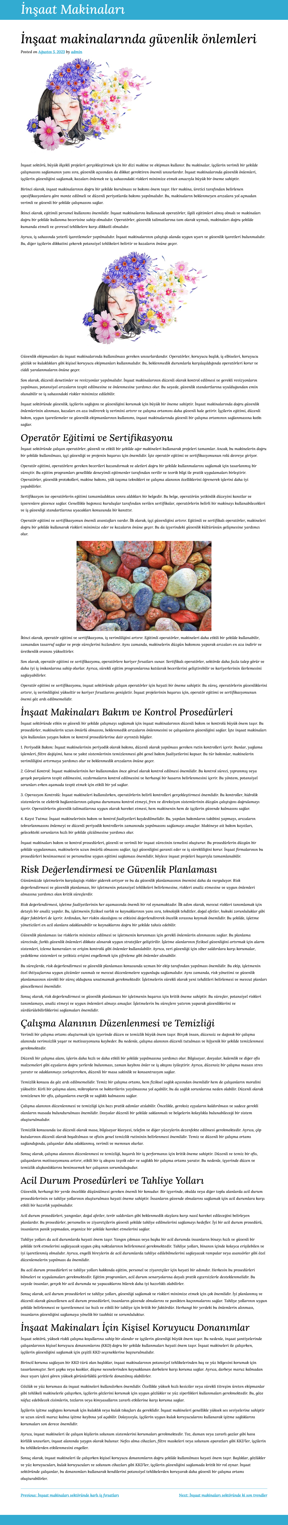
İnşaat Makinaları (73, 9)
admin (76, 51)
